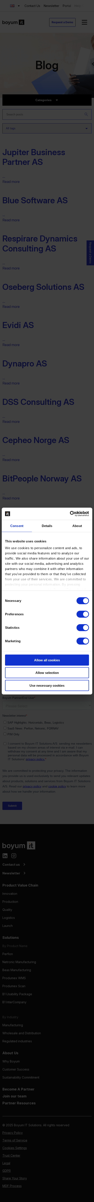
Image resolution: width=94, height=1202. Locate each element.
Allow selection (47, 673)
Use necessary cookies (47, 685)
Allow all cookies (47, 660)
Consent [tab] (16, 525)
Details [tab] (47, 525)
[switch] (83, 614)
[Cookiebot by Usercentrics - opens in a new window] (70, 514)
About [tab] (77, 525)
